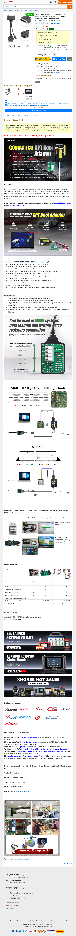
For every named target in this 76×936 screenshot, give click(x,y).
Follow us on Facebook (13, 902)
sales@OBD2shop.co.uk (47, 926)
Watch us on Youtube (12, 905)
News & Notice (59, 921)
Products (11, 10)
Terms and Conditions (16, 921)
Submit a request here (22, 877)
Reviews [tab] (34, 115)
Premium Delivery (62, 45)
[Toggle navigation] (51, 2)
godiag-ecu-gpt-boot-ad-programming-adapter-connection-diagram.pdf (55, 78)
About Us (50, 921)
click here (25, 876)
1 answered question (56, 23)
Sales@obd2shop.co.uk (22, 791)
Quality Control (40, 921)
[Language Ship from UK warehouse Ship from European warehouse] (28, 96)
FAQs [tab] (26, 115)
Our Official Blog (11, 908)
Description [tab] (10, 115)
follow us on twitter (12, 911)
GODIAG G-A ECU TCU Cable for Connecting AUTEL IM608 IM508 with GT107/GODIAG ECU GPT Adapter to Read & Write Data (40, 103)
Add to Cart (60, 59)
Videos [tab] (19, 115)
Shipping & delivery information (17, 882)
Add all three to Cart (39, 110)
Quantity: (40, 55)
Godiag (11, 859)
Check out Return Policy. (26, 884)
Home (5, 10)
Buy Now (47, 59)
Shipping (68, 921)
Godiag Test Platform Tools (31, 10)
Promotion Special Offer (21, 859)
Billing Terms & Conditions (19, 889)
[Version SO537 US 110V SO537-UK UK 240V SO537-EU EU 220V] (28, 98)
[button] (5, 46)
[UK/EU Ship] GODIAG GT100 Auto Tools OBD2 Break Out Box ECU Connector (27, 105)
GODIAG (20, 10)
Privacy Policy (29, 921)
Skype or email (19, 893)
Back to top (67, 863)
